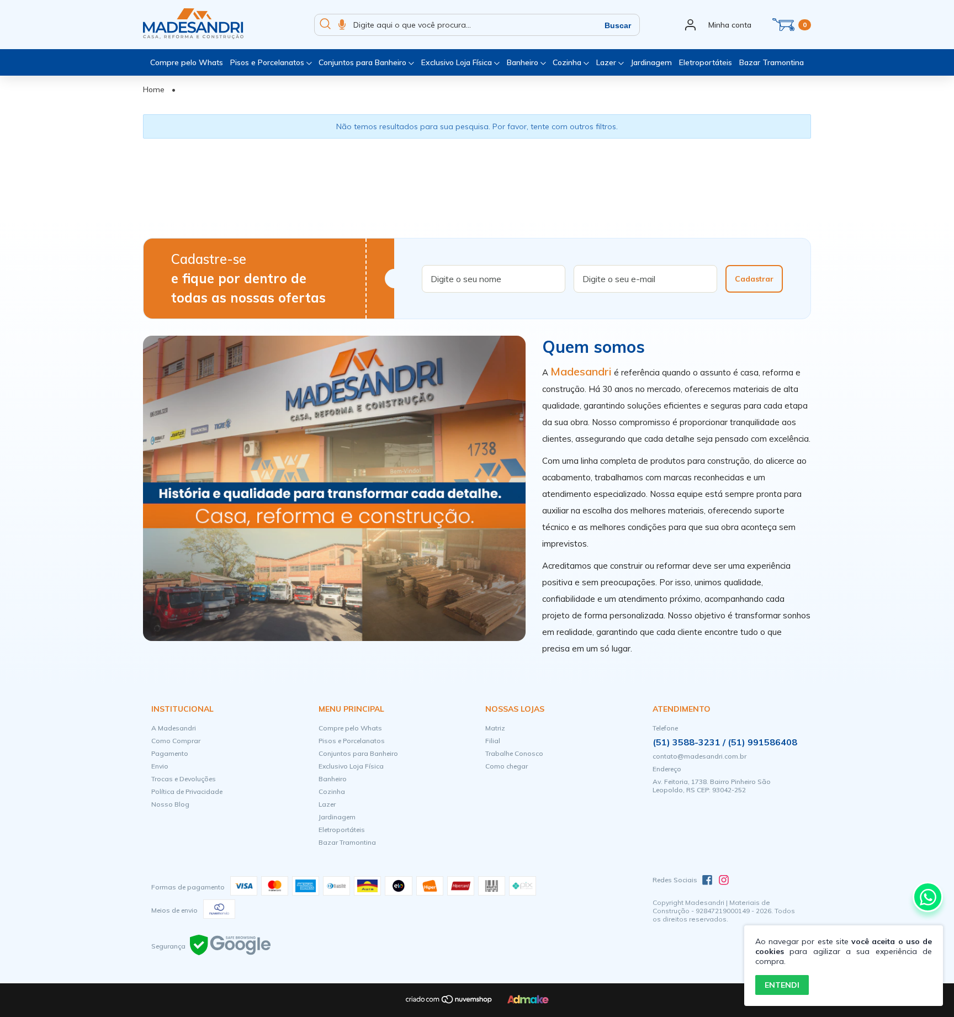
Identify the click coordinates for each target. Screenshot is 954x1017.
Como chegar (506, 766)
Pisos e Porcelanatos (268, 62)
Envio (159, 766)
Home (154, 89)
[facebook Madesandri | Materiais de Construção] (707, 880)
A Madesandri (173, 728)
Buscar (618, 25)
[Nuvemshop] (449, 1002)
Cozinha (568, 62)
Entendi (782, 985)
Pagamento (169, 753)
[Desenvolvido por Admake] (528, 1001)
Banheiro (523, 62)
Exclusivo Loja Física (457, 62)
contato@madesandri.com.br (699, 756)
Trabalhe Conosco (514, 753)
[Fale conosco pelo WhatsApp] (928, 897)
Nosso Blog (170, 804)
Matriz (495, 728)
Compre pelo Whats (186, 62)
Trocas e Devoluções (183, 779)
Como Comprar (175, 741)
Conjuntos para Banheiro (364, 62)
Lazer (607, 62)
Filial (492, 741)
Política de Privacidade (186, 791)
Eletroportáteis (705, 62)
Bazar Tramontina (771, 62)
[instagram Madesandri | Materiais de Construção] (723, 880)
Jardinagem (651, 62)
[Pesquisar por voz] (342, 25)
